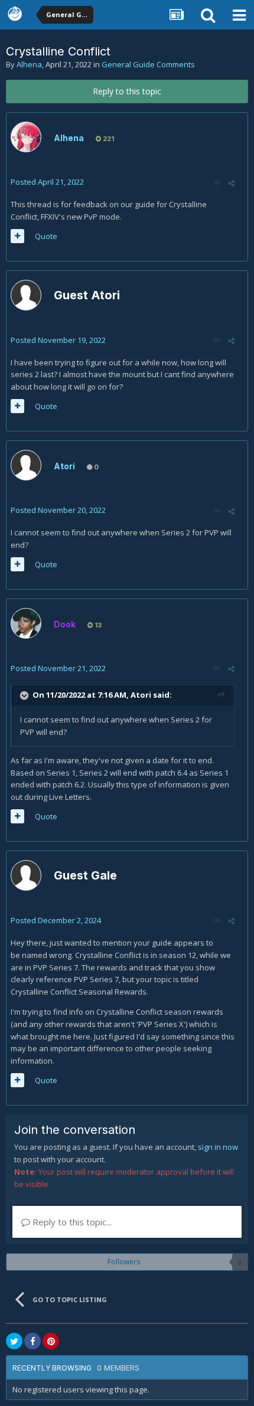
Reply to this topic (127, 91)
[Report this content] (216, 183)
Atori (64, 466)
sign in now (218, 1147)
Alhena (29, 64)
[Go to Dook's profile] (26, 623)
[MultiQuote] (17, 236)
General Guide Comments (148, 64)
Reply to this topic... (71, 1222)
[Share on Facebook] (32, 1341)
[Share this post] (231, 183)
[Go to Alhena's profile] (26, 137)
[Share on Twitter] (14, 1341)
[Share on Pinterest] (51, 1341)
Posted (47, 181)
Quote (46, 236)
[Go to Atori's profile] (26, 465)
